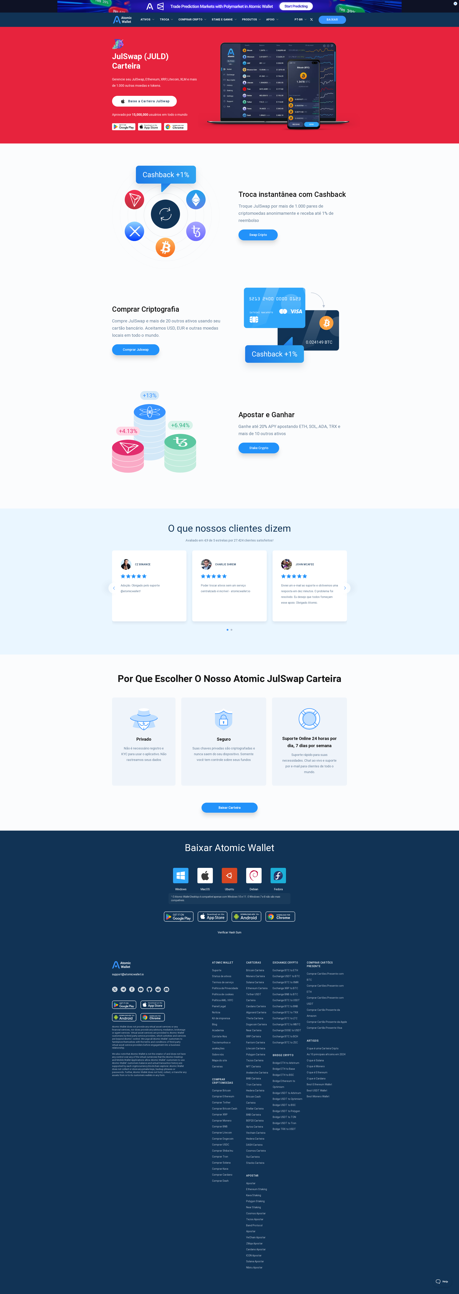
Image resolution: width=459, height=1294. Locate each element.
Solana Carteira (255, 982)
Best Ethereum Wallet (319, 1084)
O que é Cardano (316, 1078)
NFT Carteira (253, 1066)
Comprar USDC (220, 1144)
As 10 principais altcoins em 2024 (326, 1054)
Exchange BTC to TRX (285, 1012)
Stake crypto (258, 448)
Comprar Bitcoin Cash (224, 1108)
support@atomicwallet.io (128, 974)
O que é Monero (316, 1066)
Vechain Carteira (255, 1132)
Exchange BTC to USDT (286, 1000)
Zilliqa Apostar (254, 1243)
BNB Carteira (253, 1078)
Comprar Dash (220, 1180)
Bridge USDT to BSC (284, 1105)
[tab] (227, 630)
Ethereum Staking (256, 1189)
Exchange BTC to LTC (285, 1018)
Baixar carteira (230, 807)
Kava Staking (253, 1195)
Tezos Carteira (254, 1060)
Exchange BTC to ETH (285, 970)
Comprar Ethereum (223, 1096)
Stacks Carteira (255, 1162)
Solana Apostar (255, 1261)
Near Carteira (253, 1030)
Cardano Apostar (256, 1249)
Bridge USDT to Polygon (286, 1111)
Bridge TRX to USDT (284, 1129)
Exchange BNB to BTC (285, 994)
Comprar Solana (221, 1162)
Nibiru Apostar (254, 1267)
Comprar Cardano (222, 1174)
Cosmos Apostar (256, 1213)
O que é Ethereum (317, 1072)
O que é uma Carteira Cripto (323, 1048)
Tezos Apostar (254, 1219)
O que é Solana (315, 1060)
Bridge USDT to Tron (284, 1123)
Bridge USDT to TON (284, 1117)
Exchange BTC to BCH (285, 1036)
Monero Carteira (255, 976)
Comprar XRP (220, 1114)
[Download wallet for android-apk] (246, 917)
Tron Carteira (253, 1084)
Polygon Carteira (255, 1054)
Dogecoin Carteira (256, 1024)
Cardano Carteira (256, 1006)
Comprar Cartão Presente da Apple (327, 1021)
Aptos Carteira (254, 1126)
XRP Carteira (253, 1036)
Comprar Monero (221, 1120)
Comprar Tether (221, 1102)
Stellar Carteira (255, 1108)
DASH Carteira (254, 1144)
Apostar (250, 1183)
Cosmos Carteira (256, 1150)
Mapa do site (219, 1060)
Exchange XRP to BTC (285, 988)
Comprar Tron (220, 1156)
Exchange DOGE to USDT (287, 1030)
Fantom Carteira (255, 1042)
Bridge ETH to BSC (283, 1074)
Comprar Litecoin (222, 1132)
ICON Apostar (254, 1255)
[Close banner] (455, 3)
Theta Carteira (254, 1018)
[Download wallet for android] (123, 126)
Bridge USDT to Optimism (287, 1098)
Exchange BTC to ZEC (285, 1042)
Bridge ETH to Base (284, 1068)
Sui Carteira (253, 1156)
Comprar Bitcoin (221, 1090)
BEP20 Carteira (255, 1120)
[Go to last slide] (113, 588)
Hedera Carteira (255, 1090)
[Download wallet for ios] (149, 126)
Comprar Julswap (136, 349)
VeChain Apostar (256, 1237)
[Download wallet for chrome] (175, 126)
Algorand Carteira (256, 1012)
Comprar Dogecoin (222, 1138)
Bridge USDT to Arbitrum (287, 1093)
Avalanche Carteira (257, 1072)
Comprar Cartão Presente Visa (324, 1027)
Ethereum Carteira (257, 988)
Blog (214, 1024)
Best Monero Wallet (318, 1096)
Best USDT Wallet (317, 1090)
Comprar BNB (220, 1126)
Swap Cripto (258, 235)
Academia (218, 1030)
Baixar (332, 19)
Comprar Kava (220, 1168)
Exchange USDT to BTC (286, 976)
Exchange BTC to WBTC (286, 1024)
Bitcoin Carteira (255, 970)
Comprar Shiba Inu (222, 1150)
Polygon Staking (255, 1201)
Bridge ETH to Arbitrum (286, 1062)
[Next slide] (345, 588)
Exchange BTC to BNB (285, 1006)
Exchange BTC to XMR (286, 982)
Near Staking (253, 1207)
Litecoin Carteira (255, 1048)
